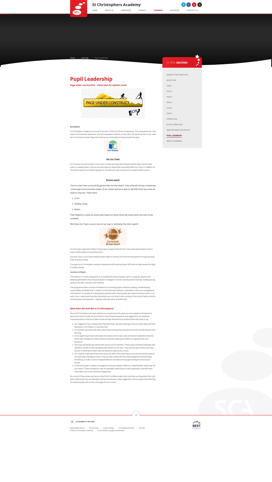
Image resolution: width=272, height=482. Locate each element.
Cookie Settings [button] (108, 428)
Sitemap (142, 428)
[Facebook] (188, 4)
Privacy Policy (93, 428)
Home (72, 58)
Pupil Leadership (101, 58)
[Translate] (194, 4)
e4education (120, 430)
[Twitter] (183, 4)
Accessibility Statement (126, 428)
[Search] (199, 4)
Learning (84, 58)
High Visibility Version (77, 428)
